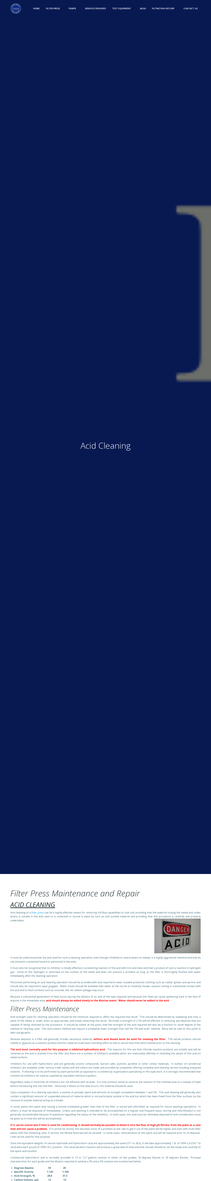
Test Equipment (121, 8)
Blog (143, 8)
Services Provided (95, 8)
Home (36, 8)
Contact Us (191, 8)
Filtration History (163, 8)
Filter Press (53, 8)
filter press (37, 912)
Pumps (72, 8)
